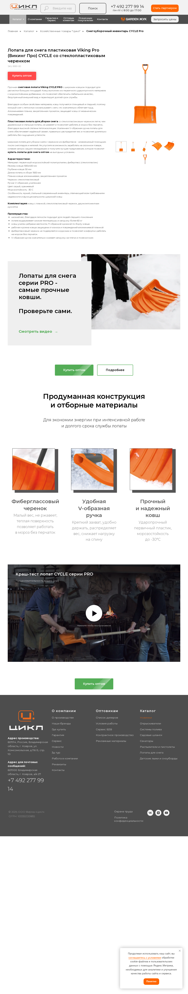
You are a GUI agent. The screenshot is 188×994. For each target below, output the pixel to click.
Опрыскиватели (150, 723)
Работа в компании (65, 758)
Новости (58, 746)
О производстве (63, 717)
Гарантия (58, 735)
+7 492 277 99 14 (127, 6)
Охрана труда (123, 811)
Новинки (146, 717)
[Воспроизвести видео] (94, 613)
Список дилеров (107, 717)
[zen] (158, 814)
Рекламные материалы (111, 741)
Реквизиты (59, 764)
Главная (13, 31)
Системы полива (151, 729)
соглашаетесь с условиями (145, 957)
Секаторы (146, 741)
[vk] (150, 814)
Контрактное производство (115, 735)
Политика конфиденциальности (128, 819)
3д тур (56, 752)
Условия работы (107, 723)
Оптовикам (107, 711)
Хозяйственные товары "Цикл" (60, 31)
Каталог (29, 31)
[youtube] (166, 814)
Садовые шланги (151, 735)
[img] (134, 19)
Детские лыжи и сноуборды (158, 758)
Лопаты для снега (151, 752)
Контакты (58, 770)
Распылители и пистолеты (157, 746)
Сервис (57, 741)
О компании (64, 711)
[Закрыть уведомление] (180, 951)
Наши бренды (61, 723)
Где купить (59, 729)
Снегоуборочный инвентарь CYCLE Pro (115, 31)
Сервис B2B (104, 729)
